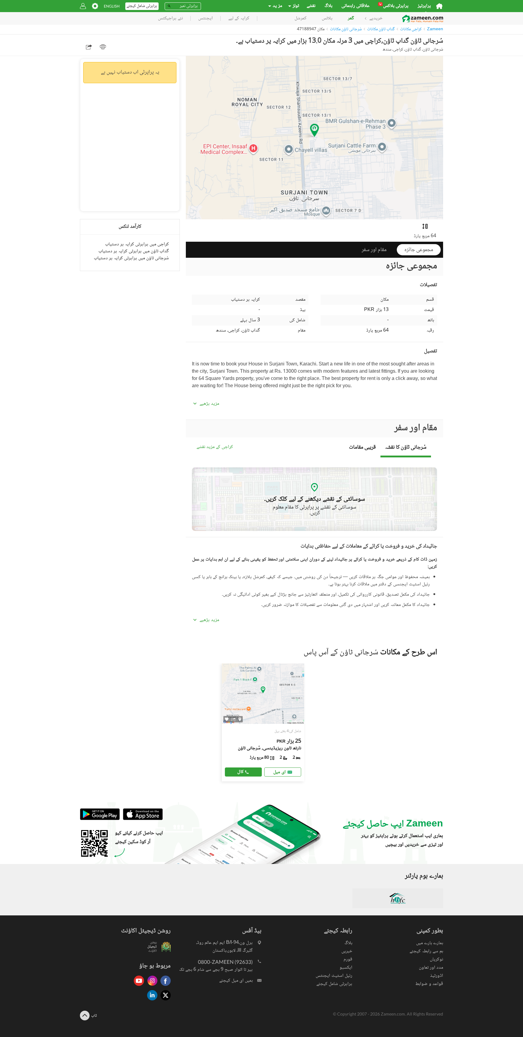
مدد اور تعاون (431, 967)
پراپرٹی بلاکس (394, 6)
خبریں (346, 951)
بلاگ (328, 6)
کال (240, 772)
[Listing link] (263, 722)
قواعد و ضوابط (429, 983)
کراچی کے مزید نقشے (214, 447)
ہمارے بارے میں (429, 943)
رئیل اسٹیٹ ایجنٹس (334, 975)
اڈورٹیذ (436, 975)
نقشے (311, 6)
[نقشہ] (239, 719)
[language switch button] (111, 6)
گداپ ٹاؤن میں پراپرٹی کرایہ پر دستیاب (133, 251)
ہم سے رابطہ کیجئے (426, 951)
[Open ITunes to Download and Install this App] (141, 819)
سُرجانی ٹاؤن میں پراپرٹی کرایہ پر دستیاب (131, 258)
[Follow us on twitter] (164, 1001)
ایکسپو (346, 967)
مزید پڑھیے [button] (209, 403)
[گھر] (439, 6)
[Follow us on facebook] (164, 986)
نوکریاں (436, 959)
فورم (348, 959)
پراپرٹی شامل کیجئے (334, 983)
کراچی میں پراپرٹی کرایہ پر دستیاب (137, 244)
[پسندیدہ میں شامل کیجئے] (227, 719)
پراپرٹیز (424, 6)
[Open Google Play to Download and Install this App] (100, 819)
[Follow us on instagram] (150, 986)
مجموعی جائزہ (418, 250)
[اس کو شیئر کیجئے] (233, 719)
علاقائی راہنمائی (355, 6)
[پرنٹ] (103, 47)
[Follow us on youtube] (137, 986)
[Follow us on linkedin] (150, 1001)
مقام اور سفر (374, 250)
